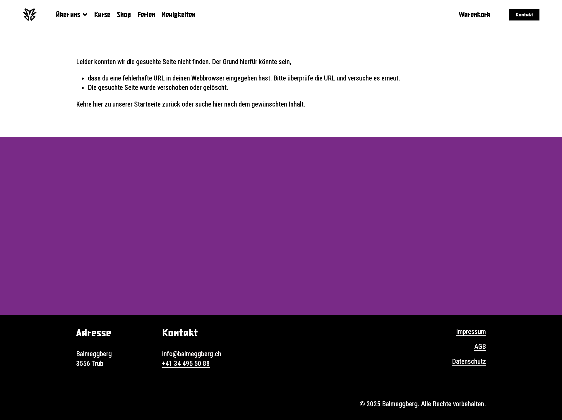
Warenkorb (474, 14)
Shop (124, 14)
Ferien (146, 14)
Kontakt (524, 14)
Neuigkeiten (179, 14)
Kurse (102, 14)
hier (98, 104)
